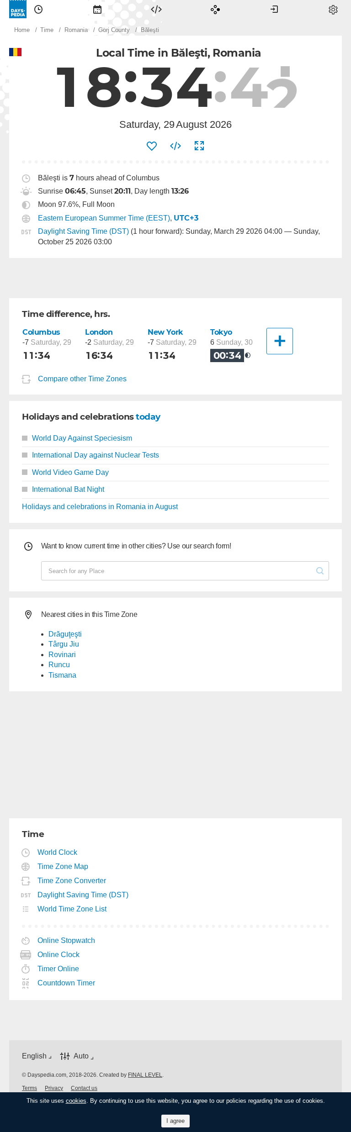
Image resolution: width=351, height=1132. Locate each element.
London (99, 332)
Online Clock (59, 954)
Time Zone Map (63, 866)
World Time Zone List (72, 909)
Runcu (59, 665)
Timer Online (58, 969)
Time (38, 9)
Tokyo (221, 332)
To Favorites (151, 146)
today (148, 416)
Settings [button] (333, 9)
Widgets (156, 9)
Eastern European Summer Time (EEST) (104, 218)
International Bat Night (68, 489)
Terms (29, 1088)
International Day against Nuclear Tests (95, 455)
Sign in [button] (274, 9)
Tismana (62, 675)
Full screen (199, 146)
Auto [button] (81, 1056)
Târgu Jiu (63, 644)
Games (215, 9)
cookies (76, 1100)
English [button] (34, 1056)
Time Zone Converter (72, 881)
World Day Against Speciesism (82, 438)
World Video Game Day (70, 472)
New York (165, 332)
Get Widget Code (175, 146)
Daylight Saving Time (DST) (83, 231)
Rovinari (62, 654)
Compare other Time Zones (82, 379)
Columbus (41, 332)
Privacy (54, 1088)
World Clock (57, 852)
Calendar (97, 9)
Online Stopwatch (66, 940)
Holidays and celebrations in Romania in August (100, 507)
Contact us (84, 1088)
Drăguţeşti (65, 634)
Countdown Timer (66, 983)
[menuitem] (38, 9)
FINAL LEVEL (145, 1075)
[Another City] (279, 341)
